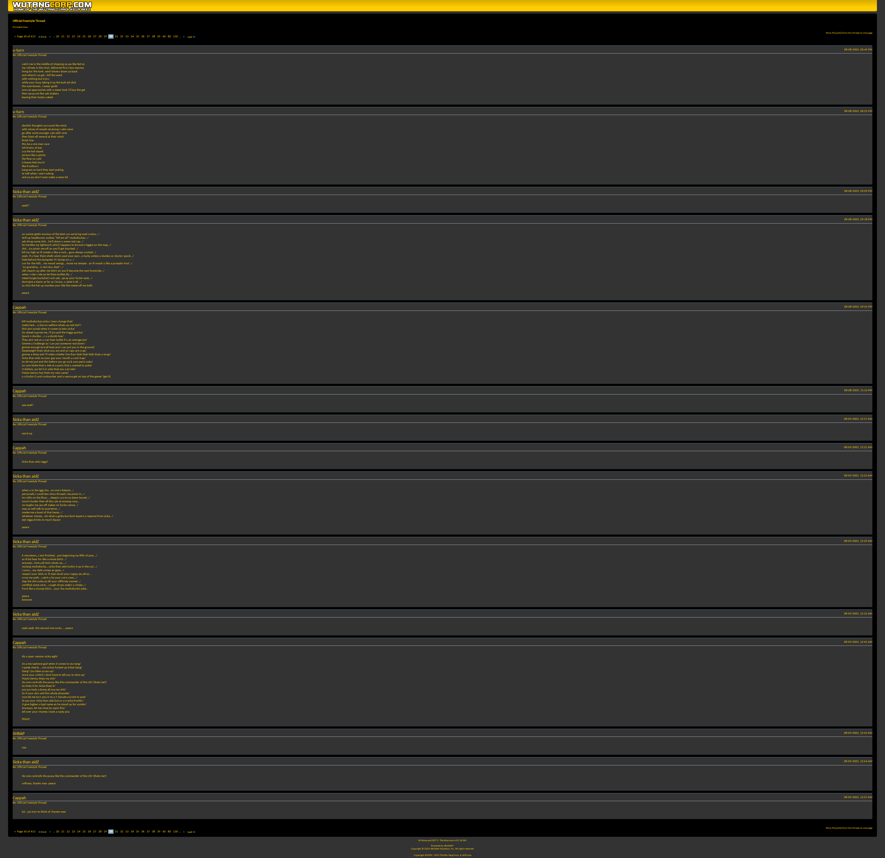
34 (132, 36)
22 (68, 36)
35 (137, 36)
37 (148, 36)
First (43, 36)
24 (78, 36)
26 (89, 36)
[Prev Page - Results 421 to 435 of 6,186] (50, 37)
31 (116, 36)
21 (63, 36)
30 (110, 36)
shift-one (466, 855)
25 (84, 36)
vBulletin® (449, 846)
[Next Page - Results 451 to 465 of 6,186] (183, 37)
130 (175, 36)
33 (127, 36)
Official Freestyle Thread (29, 21)
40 (164, 36)
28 (100, 36)
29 (105, 36)
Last (190, 36)
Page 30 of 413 (26, 36)
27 (94, 36)
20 (57, 36)
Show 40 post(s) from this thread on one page (849, 33)
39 (158, 36)
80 (169, 36)
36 (143, 36)
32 (121, 36)
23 (73, 36)
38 (153, 36)
